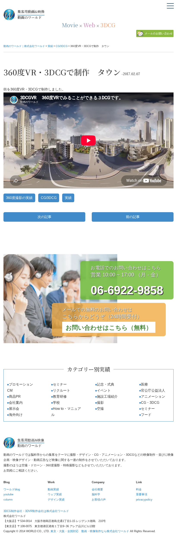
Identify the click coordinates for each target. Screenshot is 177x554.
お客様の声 (99, 499)
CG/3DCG (49, 198)
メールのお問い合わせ (158, 33)
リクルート (61, 390)
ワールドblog (11, 489)
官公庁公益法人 (153, 390)
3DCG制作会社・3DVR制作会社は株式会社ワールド (36, 511)
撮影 (100, 402)
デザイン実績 (56, 499)
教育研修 (60, 396)
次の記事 (44, 217)
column (8, 499)
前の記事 (133, 217)
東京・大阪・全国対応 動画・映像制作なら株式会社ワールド (90, 531)
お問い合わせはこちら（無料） (109, 327)
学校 (56, 402)
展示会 (14, 408)
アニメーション (153, 396)
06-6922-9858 (127, 290)
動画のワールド (30, 14)
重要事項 (141, 494)
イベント (104, 390)
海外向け (16, 415)
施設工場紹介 (107, 396)
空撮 (100, 408)
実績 (68, 198)
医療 (144, 384)
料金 (139, 489)
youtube (8, 494)
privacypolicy (144, 499)
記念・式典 (105, 384)
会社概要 (97, 489)
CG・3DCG (150, 402)
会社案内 (16, 402)
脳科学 (96, 494)
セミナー (60, 384)
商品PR (15, 396)
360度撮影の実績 (19, 198)
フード (146, 415)
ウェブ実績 (55, 494)
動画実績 (53, 489)
